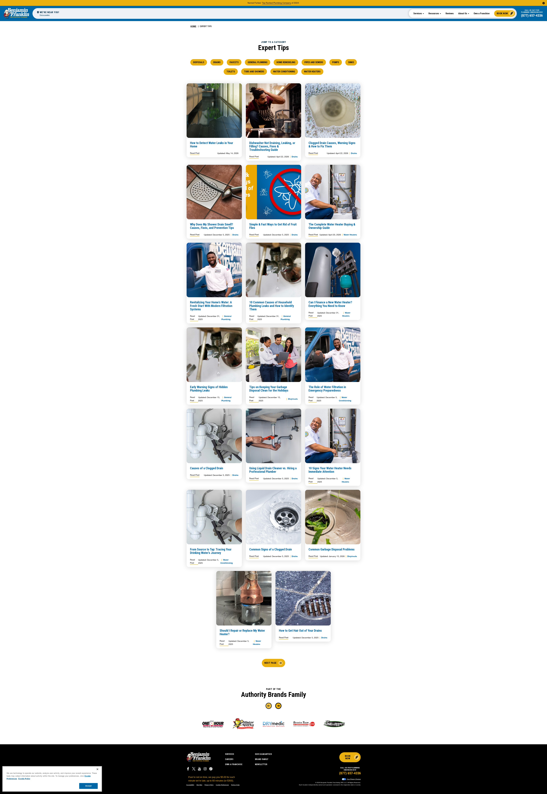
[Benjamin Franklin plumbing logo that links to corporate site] (16, 13)
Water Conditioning (284, 71)
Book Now (502, 13)
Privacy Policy (209, 785)
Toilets (230, 71)
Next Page (270, 662)
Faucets (234, 62)
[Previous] (269, 706)
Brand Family (261, 759)
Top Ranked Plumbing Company (276, 3)
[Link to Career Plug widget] (211, 769)
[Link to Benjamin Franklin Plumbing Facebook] (188, 769)
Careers (229, 759)
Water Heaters (312, 71)
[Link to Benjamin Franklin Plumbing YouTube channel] (199, 769)
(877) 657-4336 (532, 16)
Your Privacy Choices (353, 779)
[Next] (278, 706)
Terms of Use (235, 785)
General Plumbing (257, 62)
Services (229, 754)
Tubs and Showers (254, 71)
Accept (88, 786)
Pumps (335, 62)
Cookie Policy (24, 778)
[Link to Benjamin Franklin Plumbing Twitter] (193, 769)
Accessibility (190, 785)
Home (193, 26)
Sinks (351, 62)
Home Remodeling (285, 62)
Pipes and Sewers (313, 62)
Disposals (198, 62)
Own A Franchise (233, 764)
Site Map (199, 785)
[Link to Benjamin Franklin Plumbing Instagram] (205, 769)
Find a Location (45, 15)
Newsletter (261, 764)
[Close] (97, 769)
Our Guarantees (263, 754)
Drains (217, 62)
